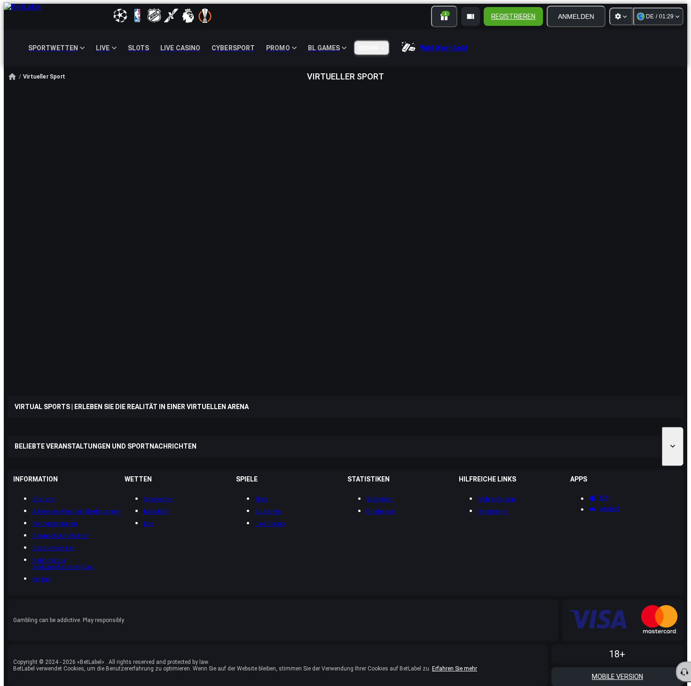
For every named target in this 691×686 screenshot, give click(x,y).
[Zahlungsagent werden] (470, 16)
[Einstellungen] (621, 16)
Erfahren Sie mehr (454, 668)
